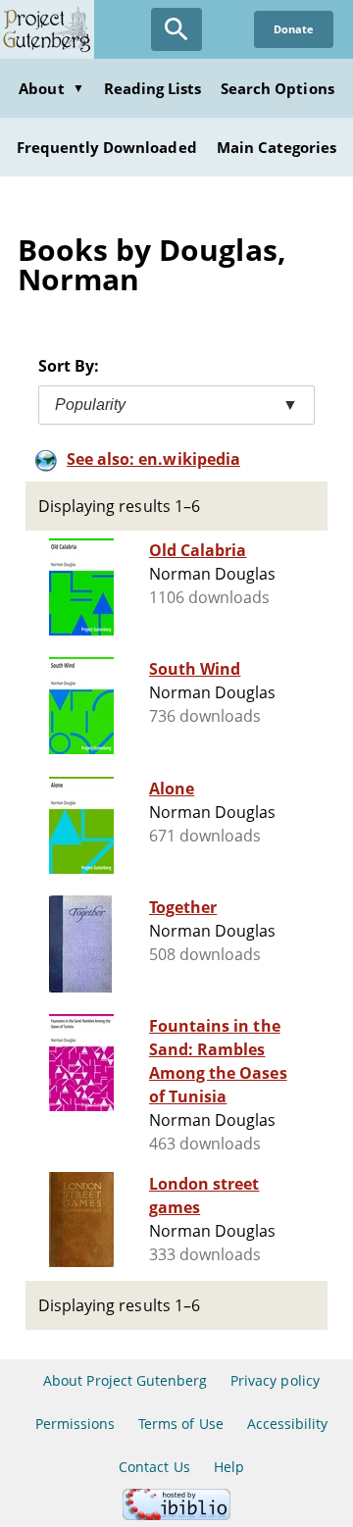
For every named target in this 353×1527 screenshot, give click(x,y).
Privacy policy (275, 1380)
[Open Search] (176, 29)
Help (229, 1466)
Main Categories (277, 147)
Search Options (277, 88)
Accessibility (287, 1423)
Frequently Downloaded (107, 147)
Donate (294, 29)
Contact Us (154, 1466)
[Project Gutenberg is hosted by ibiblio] (176, 1514)
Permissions (75, 1423)
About (51, 88)
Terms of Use (180, 1423)
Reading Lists (153, 88)
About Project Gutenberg (125, 1380)
